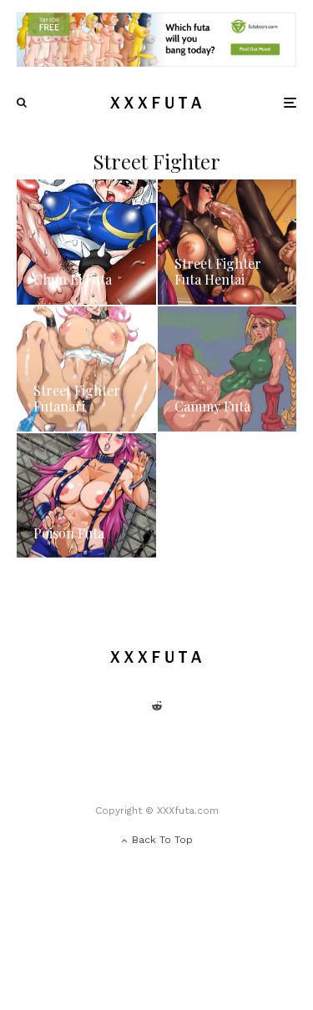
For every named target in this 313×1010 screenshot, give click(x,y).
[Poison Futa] (86, 495)
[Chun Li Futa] (86, 242)
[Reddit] (156, 706)
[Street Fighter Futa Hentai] (227, 242)
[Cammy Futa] (227, 369)
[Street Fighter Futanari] (86, 369)
